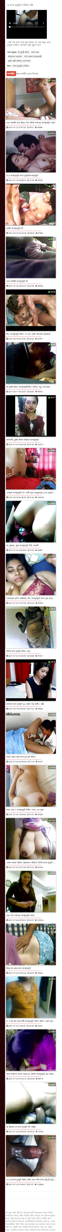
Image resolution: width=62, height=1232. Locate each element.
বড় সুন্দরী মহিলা (23, 52)
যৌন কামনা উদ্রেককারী (32, 56)
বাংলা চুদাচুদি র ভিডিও (21, 65)
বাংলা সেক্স (35, 52)
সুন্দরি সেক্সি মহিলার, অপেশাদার (19, 60)
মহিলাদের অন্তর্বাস (15, 56)
